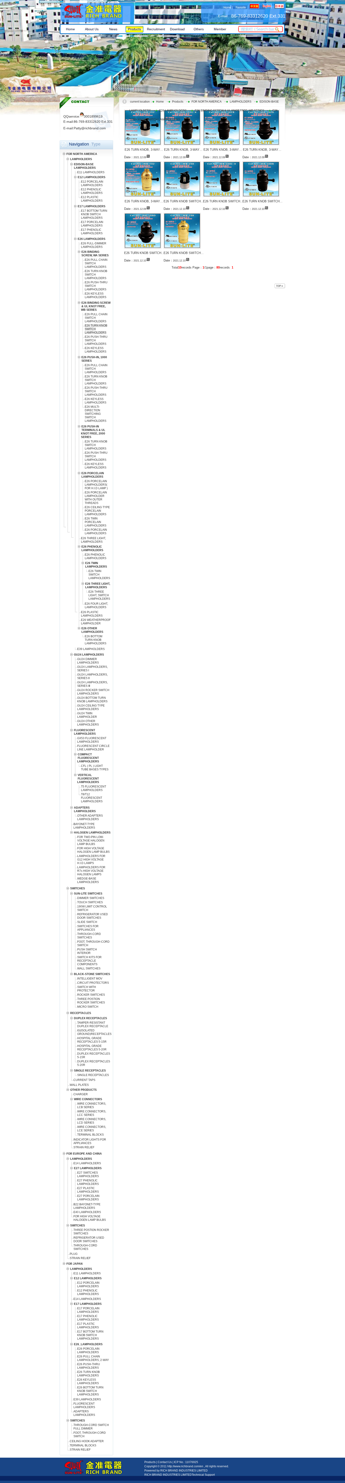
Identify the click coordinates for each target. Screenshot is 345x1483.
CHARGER (80, 1094)
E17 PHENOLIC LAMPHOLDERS (92, 231)
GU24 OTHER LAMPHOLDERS (88, 722)
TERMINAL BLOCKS (90, 1134)
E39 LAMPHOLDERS (91, 649)
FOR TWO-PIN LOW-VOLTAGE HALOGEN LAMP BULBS (90, 840)
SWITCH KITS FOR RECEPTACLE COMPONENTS (89, 961)
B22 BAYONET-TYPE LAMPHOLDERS (86, 1206)
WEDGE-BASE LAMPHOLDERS (88, 880)
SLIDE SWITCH (87, 922)
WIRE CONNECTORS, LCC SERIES (91, 1113)
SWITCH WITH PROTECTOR (86, 988)
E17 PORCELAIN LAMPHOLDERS (92, 223)
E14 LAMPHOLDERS (87, 1163)
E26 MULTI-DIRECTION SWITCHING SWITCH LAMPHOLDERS (95, 414)
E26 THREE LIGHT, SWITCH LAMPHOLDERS (99, 595)
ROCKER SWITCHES (91, 994)
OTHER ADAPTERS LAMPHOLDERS (90, 817)
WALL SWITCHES (88, 968)
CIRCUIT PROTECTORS (93, 982)
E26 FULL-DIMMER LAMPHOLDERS (93, 245)
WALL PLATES (79, 1085)
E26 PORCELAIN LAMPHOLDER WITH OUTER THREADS (96, 498)
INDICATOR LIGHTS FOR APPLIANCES (89, 1141)
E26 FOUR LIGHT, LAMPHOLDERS (96, 605)
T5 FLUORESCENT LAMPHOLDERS (93, 788)
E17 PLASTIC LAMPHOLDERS (88, 1325)
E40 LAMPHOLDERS (87, 1212)
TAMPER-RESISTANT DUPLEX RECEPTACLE (92, 1024)
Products (177, 101)
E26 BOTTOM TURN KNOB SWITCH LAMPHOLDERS (90, 1391)
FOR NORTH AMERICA (207, 101)
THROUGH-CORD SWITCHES (89, 935)
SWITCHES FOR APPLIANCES (88, 928)
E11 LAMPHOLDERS (90, 172)
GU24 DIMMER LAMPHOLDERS (88, 660)
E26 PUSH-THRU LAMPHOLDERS (88, 1366)
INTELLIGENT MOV (89, 978)
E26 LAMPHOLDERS (173, 110)
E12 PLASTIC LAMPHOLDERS (92, 199)
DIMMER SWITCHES (90, 898)
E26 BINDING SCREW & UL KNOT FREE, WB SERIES (229, 110)
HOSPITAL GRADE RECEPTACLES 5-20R (92, 1047)
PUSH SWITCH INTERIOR (87, 951)
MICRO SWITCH (87, 1006)
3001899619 (93, 116)
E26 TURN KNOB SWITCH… (184, 201)
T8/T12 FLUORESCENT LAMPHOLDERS (92, 798)
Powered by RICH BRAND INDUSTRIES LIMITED (176, 1470)
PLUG (73, 1254)
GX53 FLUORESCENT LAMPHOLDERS (91, 740)
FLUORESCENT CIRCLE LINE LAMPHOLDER (93, 747)
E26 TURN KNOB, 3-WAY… (144, 149)
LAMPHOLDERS (240, 101)
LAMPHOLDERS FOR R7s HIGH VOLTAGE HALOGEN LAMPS (91, 871)
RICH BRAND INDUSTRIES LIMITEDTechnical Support (179, 1474)
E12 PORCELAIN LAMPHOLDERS (92, 183)
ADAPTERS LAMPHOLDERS (84, 1413)
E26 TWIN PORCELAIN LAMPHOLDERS (95, 522)
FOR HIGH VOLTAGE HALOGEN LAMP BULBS (93, 850)
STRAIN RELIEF (83, 1147)
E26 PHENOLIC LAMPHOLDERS (95, 556)
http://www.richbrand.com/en (185, 1466)
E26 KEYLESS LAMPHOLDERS (95, 295)
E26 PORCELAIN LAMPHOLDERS (96, 531)
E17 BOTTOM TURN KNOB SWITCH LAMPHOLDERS (94, 214)
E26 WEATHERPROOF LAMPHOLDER (96, 621)
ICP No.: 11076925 (186, 1462)
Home (227, 7)
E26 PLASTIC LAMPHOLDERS (92, 614)
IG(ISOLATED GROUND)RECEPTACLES (94, 1032)
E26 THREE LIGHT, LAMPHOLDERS (93, 540)
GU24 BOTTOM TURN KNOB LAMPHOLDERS (92, 699)
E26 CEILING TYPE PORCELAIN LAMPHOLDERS (97, 511)
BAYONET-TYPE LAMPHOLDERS (84, 825)
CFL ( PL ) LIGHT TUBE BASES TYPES (94, 767)
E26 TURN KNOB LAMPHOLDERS (88, 1373)
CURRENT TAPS (84, 1080)
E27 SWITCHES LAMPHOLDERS (88, 1174)
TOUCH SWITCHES (90, 902)
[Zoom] (147, 155)
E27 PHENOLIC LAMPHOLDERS (88, 1182)
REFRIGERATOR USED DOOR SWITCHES (92, 916)
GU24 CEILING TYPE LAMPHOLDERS (91, 707)
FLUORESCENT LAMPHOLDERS (84, 1405)
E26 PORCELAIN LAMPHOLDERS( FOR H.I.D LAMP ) (96, 485)
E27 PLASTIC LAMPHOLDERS (88, 1190)
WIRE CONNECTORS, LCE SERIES (91, 1128)
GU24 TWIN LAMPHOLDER (87, 715)
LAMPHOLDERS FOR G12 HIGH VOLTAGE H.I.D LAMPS (91, 859)
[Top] (280, 286)
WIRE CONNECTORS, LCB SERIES (91, 1105)
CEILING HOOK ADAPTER (87, 1441)
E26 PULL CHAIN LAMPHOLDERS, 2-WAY (93, 1358)
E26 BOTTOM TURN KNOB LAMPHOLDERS (95, 640)
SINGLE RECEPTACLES (93, 1075)
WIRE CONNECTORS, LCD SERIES (91, 1121)
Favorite (241, 7)
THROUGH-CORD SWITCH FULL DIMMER (91, 1426)
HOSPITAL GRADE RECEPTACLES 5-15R (92, 1040)
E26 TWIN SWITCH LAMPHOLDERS (99, 574)
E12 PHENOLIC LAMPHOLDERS (92, 191)
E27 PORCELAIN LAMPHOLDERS (88, 1197)
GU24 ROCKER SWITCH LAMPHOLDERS (93, 691)
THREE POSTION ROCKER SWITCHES (91, 1000)
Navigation (79, 144)
